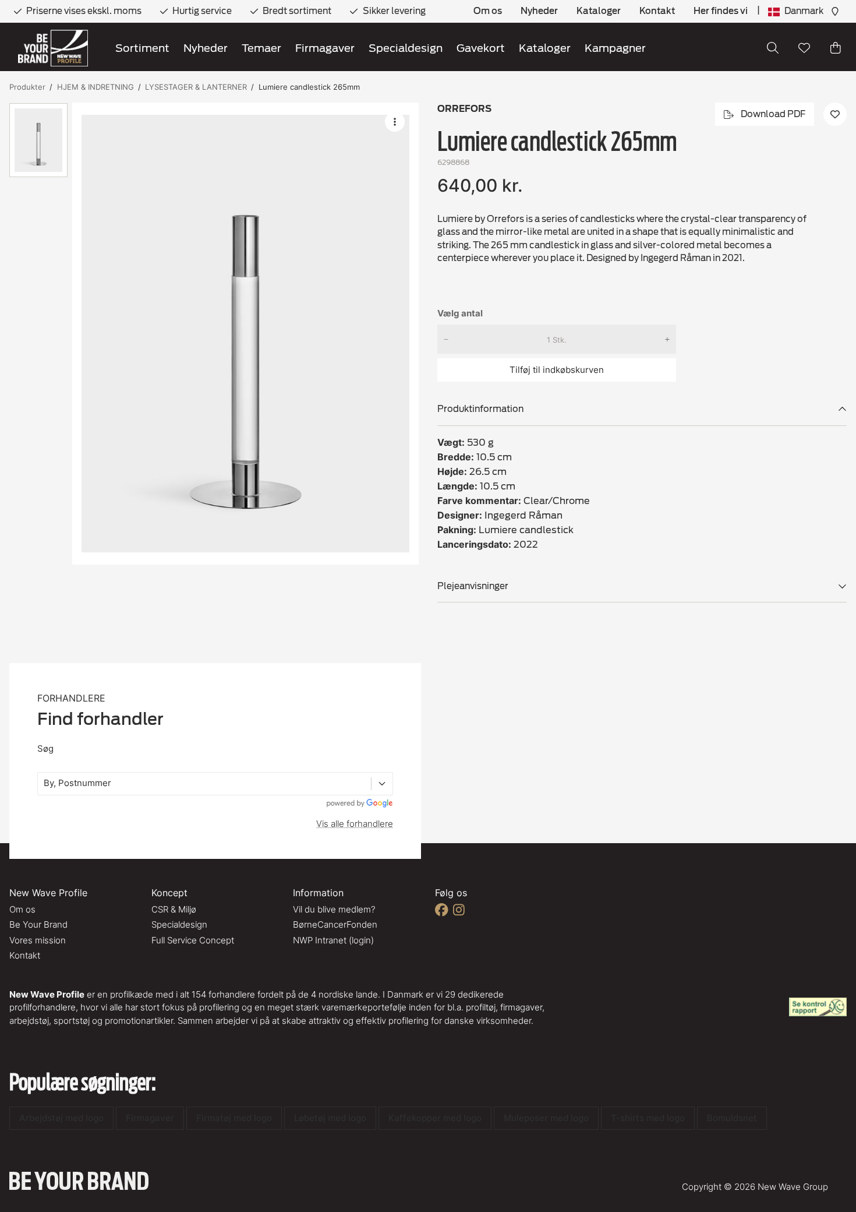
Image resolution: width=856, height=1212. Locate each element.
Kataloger (598, 11)
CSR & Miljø (173, 909)
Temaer (261, 48)
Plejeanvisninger (472, 586)
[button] (245, 334)
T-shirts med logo (648, 1117)
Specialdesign (406, 48)
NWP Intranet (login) (333, 940)
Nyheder (539, 11)
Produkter (27, 86)
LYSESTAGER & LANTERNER (196, 86)
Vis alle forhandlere (354, 823)
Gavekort (481, 48)
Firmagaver (325, 48)
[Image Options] (395, 122)
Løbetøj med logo (330, 1117)
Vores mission (37, 940)
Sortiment (142, 48)
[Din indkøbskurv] (836, 48)
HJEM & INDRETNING (95, 86)
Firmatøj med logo (234, 1117)
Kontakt (657, 11)
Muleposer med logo (546, 1117)
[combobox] (45, 783)
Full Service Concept (192, 940)
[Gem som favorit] (804, 48)
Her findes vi (721, 11)
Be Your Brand (38, 924)
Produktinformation (480, 409)
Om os (487, 11)
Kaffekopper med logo (435, 1117)
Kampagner (615, 48)
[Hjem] (53, 48)
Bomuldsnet (732, 1117)
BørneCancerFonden (335, 924)
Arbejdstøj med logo (61, 1117)
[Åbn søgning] (773, 48)
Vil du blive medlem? (334, 909)
